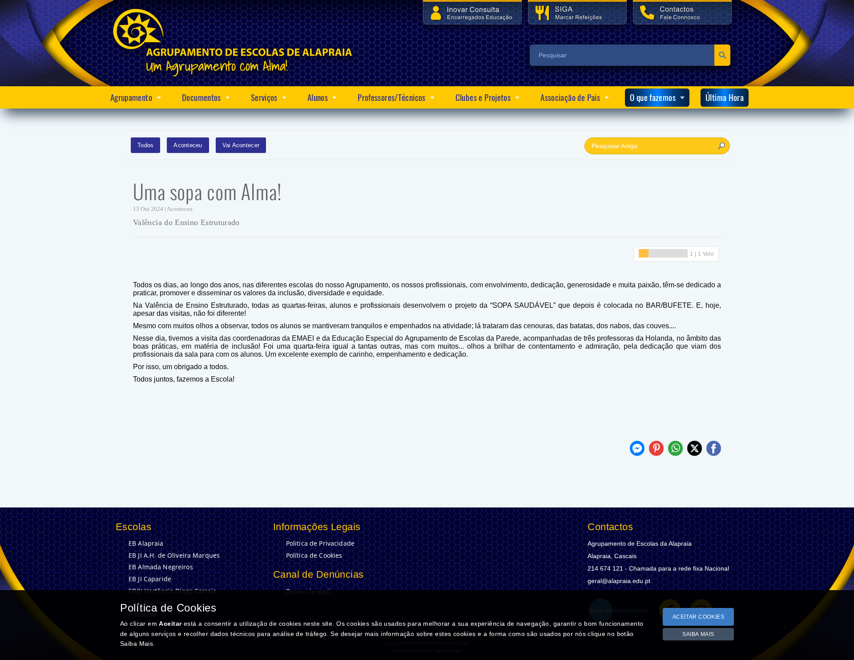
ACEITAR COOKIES (699, 617)
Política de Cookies (314, 555)
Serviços (264, 97)
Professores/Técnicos (392, 97)
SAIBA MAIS (698, 634)
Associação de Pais (570, 97)
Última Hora (724, 97)
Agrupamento (131, 97)
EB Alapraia (146, 543)
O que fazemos (653, 97)
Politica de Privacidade (320, 543)
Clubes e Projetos (483, 97)
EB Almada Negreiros (161, 567)
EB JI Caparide (150, 579)
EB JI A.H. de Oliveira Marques (174, 555)
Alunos (317, 97)
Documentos (201, 97)
